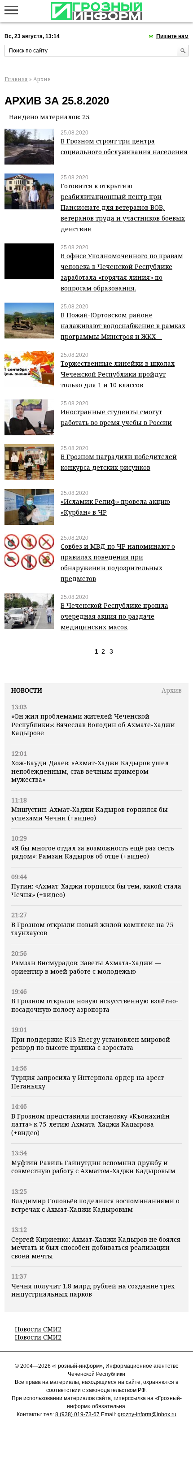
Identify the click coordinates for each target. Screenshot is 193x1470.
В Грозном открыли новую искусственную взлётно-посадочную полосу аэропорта (95, 1005)
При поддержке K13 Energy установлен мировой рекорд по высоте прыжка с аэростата (90, 1043)
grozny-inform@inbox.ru (147, 1414)
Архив (172, 690)
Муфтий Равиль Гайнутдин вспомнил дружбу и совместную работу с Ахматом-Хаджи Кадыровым (93, 1166)
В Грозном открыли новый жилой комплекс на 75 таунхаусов (92, 928)
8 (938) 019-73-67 (77, 1414)
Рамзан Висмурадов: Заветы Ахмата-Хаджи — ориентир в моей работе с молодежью (86, 966)
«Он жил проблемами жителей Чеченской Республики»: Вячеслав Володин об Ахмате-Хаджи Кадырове (93, 724)
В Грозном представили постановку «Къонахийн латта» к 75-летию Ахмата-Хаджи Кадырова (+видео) (90, 1124)
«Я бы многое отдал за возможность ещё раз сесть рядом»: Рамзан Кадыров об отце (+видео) (92, 852)
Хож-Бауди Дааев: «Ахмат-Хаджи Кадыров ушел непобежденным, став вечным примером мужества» (90, 771)
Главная (16, 79)
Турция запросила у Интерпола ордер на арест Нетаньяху (87, 1081)
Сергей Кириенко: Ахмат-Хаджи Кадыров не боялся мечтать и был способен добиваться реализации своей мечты (95, 1247)
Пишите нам (172, 36)
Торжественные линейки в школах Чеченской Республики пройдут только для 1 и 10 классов (118, 374)
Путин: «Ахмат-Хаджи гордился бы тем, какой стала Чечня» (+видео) (96, 890)
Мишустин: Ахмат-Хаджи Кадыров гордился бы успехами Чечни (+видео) (89, 813)
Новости (26, 690)
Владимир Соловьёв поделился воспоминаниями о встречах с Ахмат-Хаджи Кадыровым (95, 1205)
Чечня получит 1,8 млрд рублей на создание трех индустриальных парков (93, 1290)
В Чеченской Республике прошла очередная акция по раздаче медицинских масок (114, 616)
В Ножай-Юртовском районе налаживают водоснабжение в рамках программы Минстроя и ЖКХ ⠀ (123, 326)
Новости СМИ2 (38, 1329)
